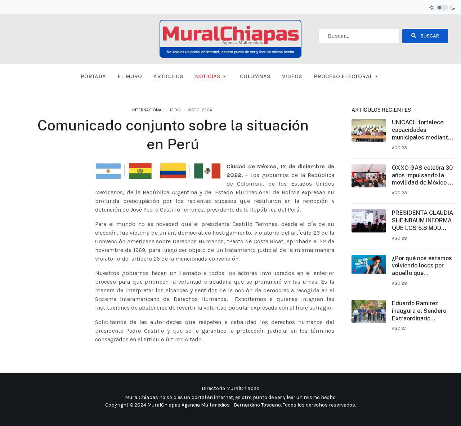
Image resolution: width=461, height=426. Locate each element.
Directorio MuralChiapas (230, 388)
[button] (211, 76)
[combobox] (359, 36)
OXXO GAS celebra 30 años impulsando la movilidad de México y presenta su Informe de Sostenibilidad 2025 (423, 175)
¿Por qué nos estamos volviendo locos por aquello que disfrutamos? (422, 266)
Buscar (429, 36)
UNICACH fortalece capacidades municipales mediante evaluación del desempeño (421, 130)
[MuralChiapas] (231, 38)
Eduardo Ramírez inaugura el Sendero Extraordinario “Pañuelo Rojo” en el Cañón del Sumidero (419, 311)
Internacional (147, 109)
